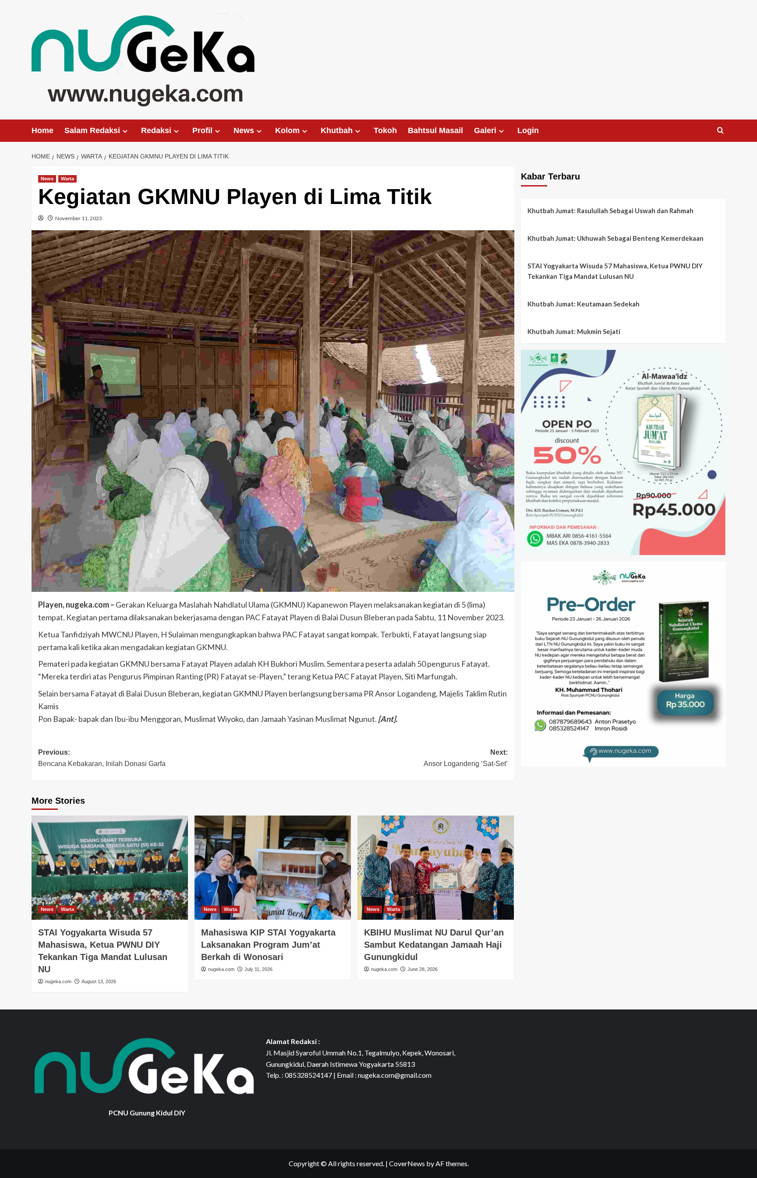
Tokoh (385, 130)
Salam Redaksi (92, 130)
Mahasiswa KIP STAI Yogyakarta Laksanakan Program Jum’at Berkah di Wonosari (268, 945)
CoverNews (407, 1163)
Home (42, 130)
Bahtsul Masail (435, 130)
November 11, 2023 (78, 218)
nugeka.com (58, 981)
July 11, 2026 (258, 969)
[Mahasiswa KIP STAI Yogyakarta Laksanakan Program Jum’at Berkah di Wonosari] (273, 868)
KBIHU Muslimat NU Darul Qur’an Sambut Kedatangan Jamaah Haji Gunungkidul (434, 945)
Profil (202, 130)
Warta (67, 178)
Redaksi (156, 130)
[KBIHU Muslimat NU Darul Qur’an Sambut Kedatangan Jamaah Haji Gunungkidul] (435, 868)
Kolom (287, 130)
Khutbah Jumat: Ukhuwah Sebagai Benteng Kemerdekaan (615, 238)
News (243, 130)
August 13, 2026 (98, 981)
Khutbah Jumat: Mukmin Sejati (573, 331)
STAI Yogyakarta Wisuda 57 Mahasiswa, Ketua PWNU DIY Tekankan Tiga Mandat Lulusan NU (615, 271)
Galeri (485, 130)
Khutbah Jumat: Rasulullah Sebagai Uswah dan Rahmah (610, 211)
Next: (466, 758)
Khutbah (337, 130)
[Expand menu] (125, 131)
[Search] (720, 130)
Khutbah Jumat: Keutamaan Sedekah (583, 304)
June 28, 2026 (422, 969)
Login (528, 130)
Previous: (102, 758)
